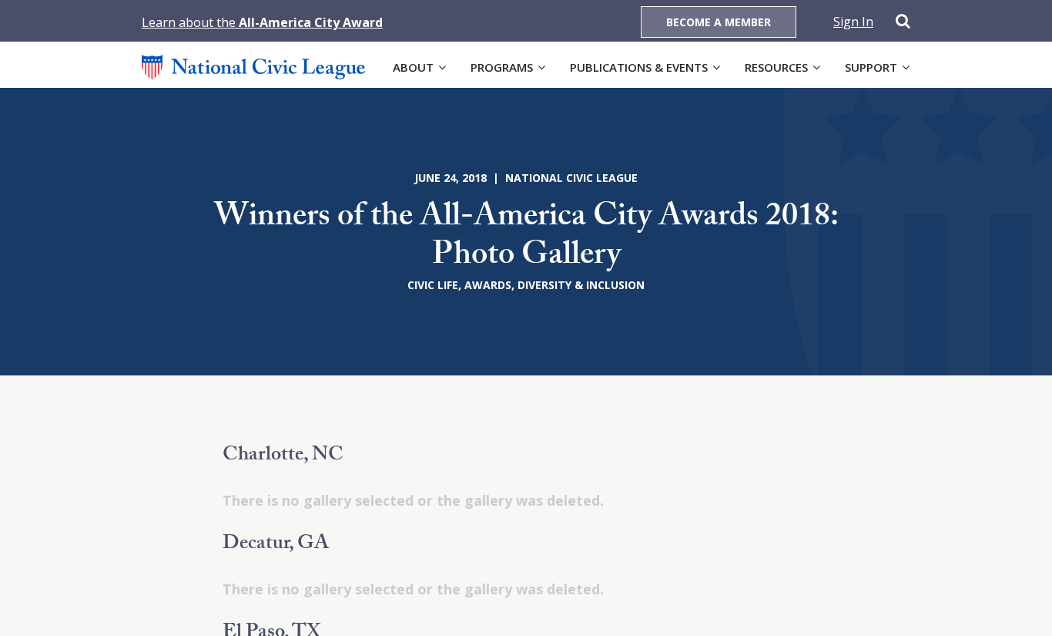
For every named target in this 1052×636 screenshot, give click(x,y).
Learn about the (262, 22)
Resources (776, 67)
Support (871, 67)
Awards (487, 285)
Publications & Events (639, 67)
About (413, 67)
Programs (502, 67)
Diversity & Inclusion (581, 285)
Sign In (853, 21)
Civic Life (432, 285)
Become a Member (718, 22)
